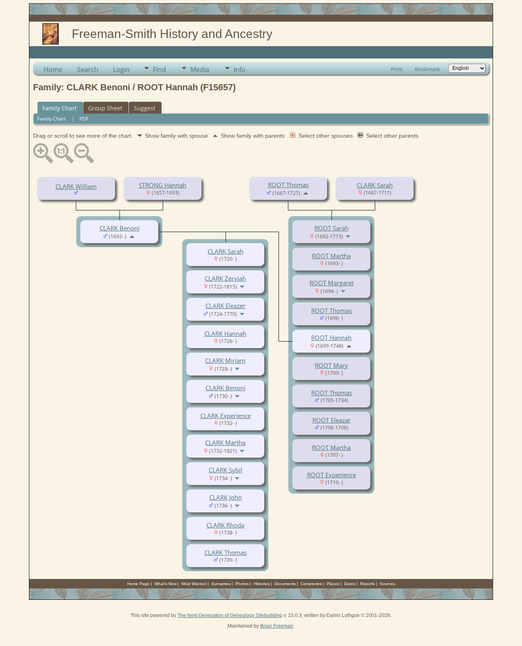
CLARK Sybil (225, 470)
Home (53, 69)
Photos (242, 583)
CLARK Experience (225, 415)
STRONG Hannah (162, 185)
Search (87, 69)
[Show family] (349, 236)
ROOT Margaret (332, 283)
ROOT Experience (331, 475)
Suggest (144, 108)
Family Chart (59, 108)
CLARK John (225, 497)
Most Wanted (193, 583)
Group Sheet (105, 108)
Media (199, 69)
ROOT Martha (331, 256)
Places (333, 583)
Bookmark (427, 69)
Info (240, 69)
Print (397, 69)
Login (121, 69)
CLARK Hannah (225, 333)
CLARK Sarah (375, 185)
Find (159, 69)
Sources (387, 583)
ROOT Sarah (331, 228)
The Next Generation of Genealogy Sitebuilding (229, 615)
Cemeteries (311, 583)
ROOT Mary (331, 365)
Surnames (220, 583)
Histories (262, 583)
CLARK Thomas (225, 552)
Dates (349, 583)
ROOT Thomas (288, 185)
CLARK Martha (225, 442)
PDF (84, 118)
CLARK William (76, 186)
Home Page (138, 583)
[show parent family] (306, 192)
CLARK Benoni (119, 228)
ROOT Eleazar (331, 420)
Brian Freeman (276, 626)
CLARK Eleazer (226, 306)
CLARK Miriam (225, 360)
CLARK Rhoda (225, 525)
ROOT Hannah (331, 337)
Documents (285, 583)
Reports (367, 583)
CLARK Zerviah (225, 278)
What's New (166, 583)
